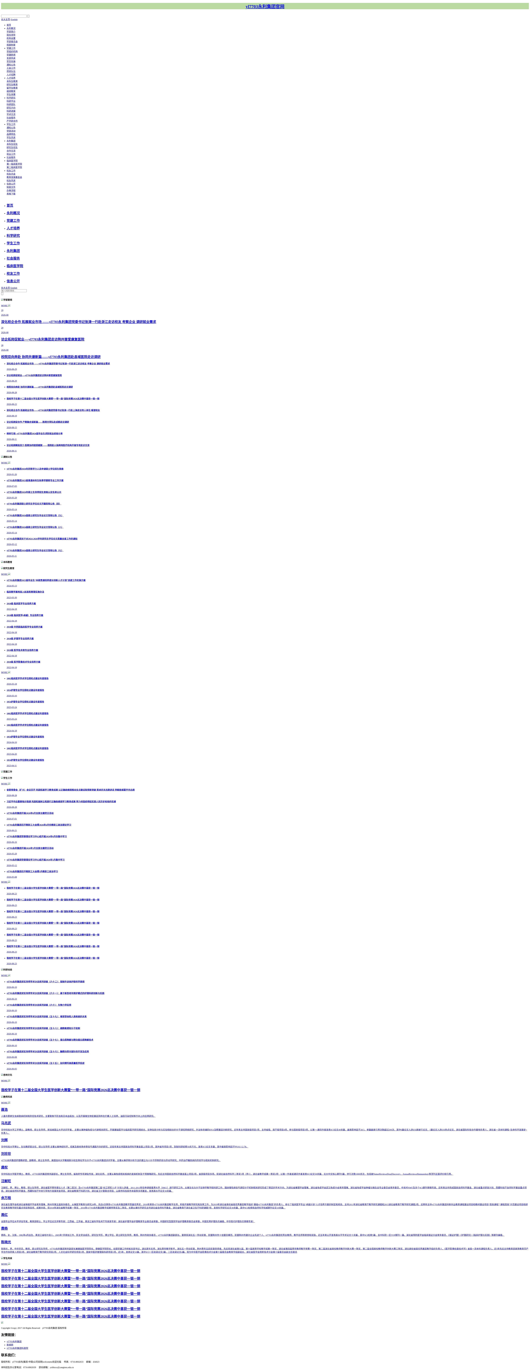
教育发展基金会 (14, 177)
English (14, 19)
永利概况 (11, 28)
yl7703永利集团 (14, 1341)
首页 (9, 25)
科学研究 (11, 98)
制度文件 (11, 187)
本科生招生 (12, 144)
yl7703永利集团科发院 (17, 1348)
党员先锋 (11, 61)
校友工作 (11, 170)
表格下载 (11, 194)
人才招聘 (11, 74)
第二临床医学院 (14, 167)
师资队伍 (11, 71)
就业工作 (11, 154)
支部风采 (11, 58)
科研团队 (11, 104)
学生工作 (11, 124)
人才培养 (11, 78)
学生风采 (11, 137)
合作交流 (11, 151)
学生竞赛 (11, 94)
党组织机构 (12, 51)
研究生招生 (12, 147)
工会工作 (11, 68)
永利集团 (11, 141)
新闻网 (10, 1345)
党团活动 (11, 131)
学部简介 (11, 31)
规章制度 (11, 45)
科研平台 (11, 101)
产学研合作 (12, 121)
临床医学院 (12, 161)
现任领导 (11, 35)
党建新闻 (11, 55)
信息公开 (11, 184)
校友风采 (11, 180)
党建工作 (11, 48)
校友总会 (11, 174)
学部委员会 (12, 41)
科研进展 (11, 111)
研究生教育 (12, 84)
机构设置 (11, 38)
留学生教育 (12, 88)
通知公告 (11, 65)
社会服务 (11, 118)
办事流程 (11, 190)
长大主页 (5, 19)
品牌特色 (11, 134)
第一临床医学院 (14, 164)
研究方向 (11, 108)
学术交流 (11, 114)
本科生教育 (12, 81)
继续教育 (11, 91)
